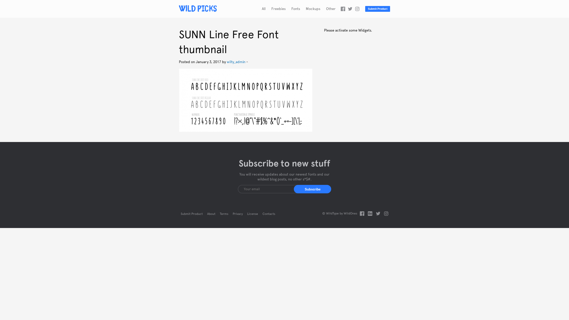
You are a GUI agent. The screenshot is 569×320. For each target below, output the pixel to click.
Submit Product (377, 8)
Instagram (357, 9)
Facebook (343, 9)
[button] (312, 189)
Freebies (278, 9)
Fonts (295, 9)
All (264, 9)
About (211, 214)
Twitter (350, 9)
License (252, 214)
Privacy (238, 214)
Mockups (313, 9)
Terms (224, 214)
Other (331, 9)
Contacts (268, 214)
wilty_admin (236, 62)
